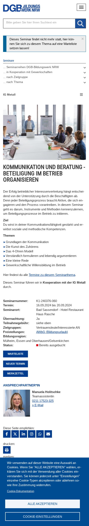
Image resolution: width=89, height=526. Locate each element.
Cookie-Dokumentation (20, 491)
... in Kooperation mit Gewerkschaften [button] (27, 72)
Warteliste (15, 353)
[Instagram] (31, 434)
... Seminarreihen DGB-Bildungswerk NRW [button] (31, 67)
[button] (82, 39)
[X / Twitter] (15, 434)
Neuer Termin (15, 363)
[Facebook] (7, 434)
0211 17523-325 (43, 401)
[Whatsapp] (40, 434)
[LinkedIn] (23, 434)
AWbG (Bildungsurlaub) (52, 332)
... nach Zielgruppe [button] (15, 76)
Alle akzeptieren (42, 504)
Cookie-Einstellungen (42, 516)
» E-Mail (37, 405)
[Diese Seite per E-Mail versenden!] (48, 434)
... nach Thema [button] (13, 81)
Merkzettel (15, 373)
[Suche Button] (80, 24)
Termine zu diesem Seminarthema (52, 275)
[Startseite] (18, 8)
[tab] (44, 68)
